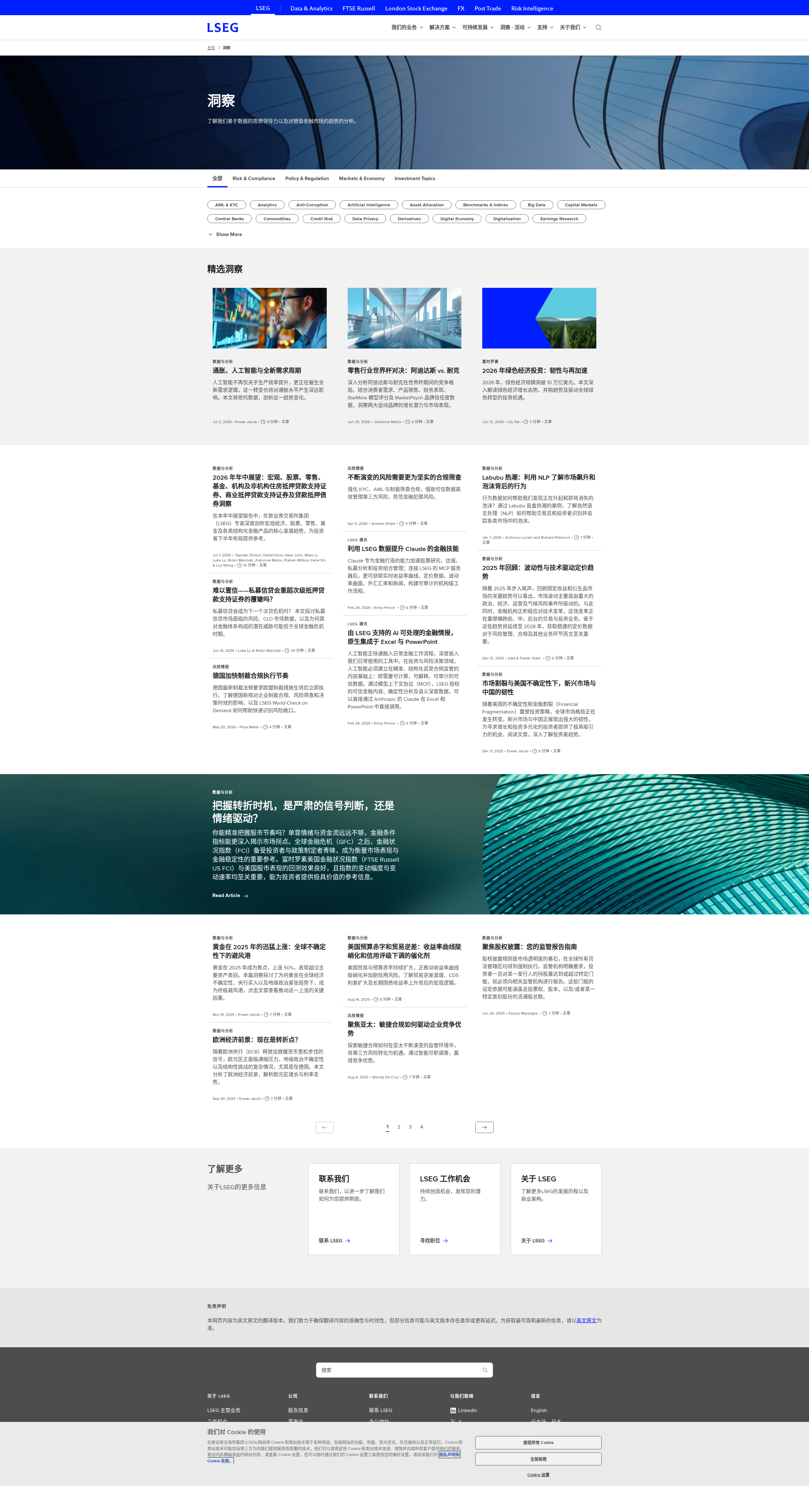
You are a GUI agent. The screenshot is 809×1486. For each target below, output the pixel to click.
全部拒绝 (538, 1459)
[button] (387, 1127)
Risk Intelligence (532, 8)
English (539, 1410)
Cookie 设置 (538, 1475)
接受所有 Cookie (538, 1443)
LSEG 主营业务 (223, 1410)
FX (461, 8)
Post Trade (488, 8)
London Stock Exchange (416, 8)
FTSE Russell (359, 8)
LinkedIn (467, 1410)
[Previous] (324, 1127)
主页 (211, 48)
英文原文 (586, 1320)
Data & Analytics (311, 8)
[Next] (484, 1127)
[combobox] (396, 1370)
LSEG (263, 8)
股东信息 (298, 1410)
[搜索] (598, 27)
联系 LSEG (380, 1410)
